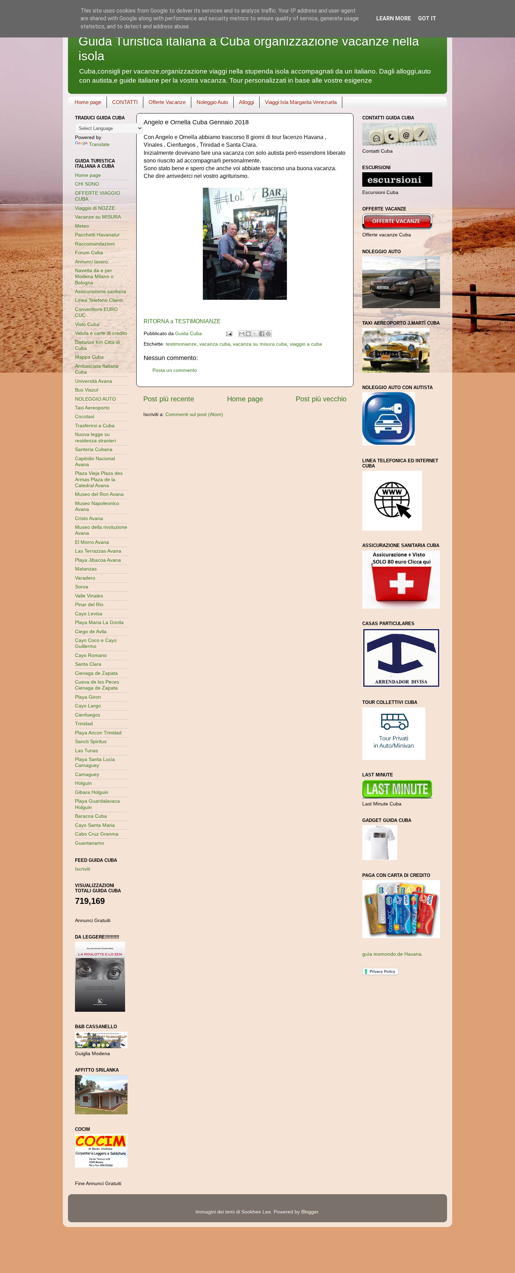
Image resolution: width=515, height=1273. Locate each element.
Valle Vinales (89, 596)
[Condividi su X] (255, 333)
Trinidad (84, 723)
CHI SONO (87, 184)
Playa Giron (88, 697)
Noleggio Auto (212, 102)
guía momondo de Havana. (392, 954)
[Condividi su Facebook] (261, 333)
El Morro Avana (92, 542)
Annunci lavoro (91, 261)
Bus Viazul (86, 390)
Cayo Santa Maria (95, 825)
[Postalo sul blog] (248, 333)
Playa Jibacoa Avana (98, 560)
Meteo (82, 226)
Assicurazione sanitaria (100, 291)
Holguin (83, 783)
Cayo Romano (91, 655)
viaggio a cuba (306, 344)
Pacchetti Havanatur (97, 234)
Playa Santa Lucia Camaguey (95, 762)
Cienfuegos (87, 715)
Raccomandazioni (95, 244)
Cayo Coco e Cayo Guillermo (96, 643)
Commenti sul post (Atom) (194, 414)
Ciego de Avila (91, 631)
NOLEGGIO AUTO (95, 399)
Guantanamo (89, 843)
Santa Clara (88, 664)
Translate (99, 144)
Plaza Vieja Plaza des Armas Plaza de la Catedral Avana (99, 479)
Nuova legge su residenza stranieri (95, 437)
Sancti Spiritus (91, 741)
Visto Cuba (87, 324)
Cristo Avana (89, 518)
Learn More (393, 18)
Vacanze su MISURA (98, 217)
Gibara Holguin (91, 792)
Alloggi (246, 102)
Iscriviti (82, 869)
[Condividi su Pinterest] (268, 333)
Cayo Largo (88, 705)
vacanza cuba (214, 344)
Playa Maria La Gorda (99, 622)
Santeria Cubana (93, 449)
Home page (88, 102)
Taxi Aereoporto (92, 407)
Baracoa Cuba (91, 816)
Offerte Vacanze (167, 102)
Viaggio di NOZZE (95, 208)
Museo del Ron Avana (99, 494)
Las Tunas (86, 750)
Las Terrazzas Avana (98, 551)
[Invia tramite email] (241, 333)
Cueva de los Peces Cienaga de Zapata (97, 685)
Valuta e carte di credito (101, 333)
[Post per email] (229, 333)
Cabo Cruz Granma (96, 834)
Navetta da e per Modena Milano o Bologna (94, 276)
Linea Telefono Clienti (99, 300)
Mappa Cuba (89, 357)
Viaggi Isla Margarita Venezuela (301, 102)
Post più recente (168, 399)
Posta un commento (174, 370)
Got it (427, 18)
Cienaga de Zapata (96, 673)
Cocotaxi (84, 416)
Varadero (85, 578)
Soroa (81, 586)
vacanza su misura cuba (260, 344)
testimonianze (181, 344)
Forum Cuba (89, 252)
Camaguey (87, 774)
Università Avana (93, 381)
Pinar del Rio (89, 604)
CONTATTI (125, 102)
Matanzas (86, 569)
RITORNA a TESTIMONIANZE (182, 321)
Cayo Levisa (88, 613)
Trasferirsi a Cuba (95, 425)
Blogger (309, 1212)
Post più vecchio (321, 399)
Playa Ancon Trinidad (98, 732)
